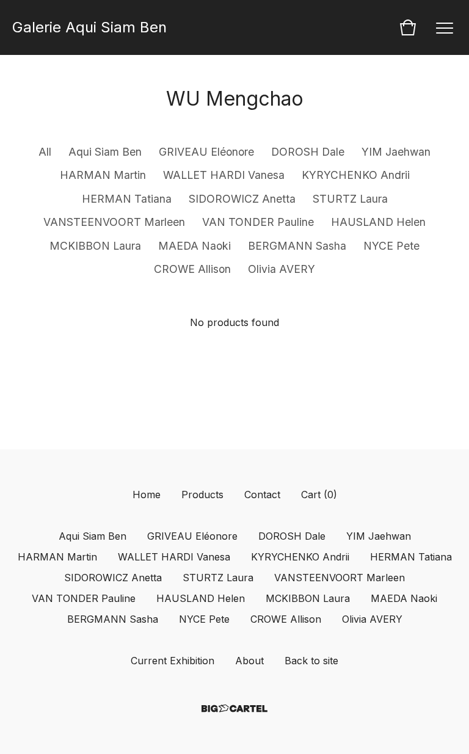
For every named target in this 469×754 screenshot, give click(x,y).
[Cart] (408, 27)
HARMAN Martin (103, 175)
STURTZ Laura (350, 198)
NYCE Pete (391, 245)
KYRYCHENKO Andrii (356, 175)
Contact (262, 494)
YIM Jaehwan (396, 151)
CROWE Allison (192, 269)
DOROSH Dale (307, 151)
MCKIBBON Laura (95, 245)
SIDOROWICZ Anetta (242, 198)
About (249, 660)
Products (202, 494)
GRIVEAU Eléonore (206, 151)
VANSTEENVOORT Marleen (114, 222)
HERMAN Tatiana (127, 198)
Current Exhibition (172, 660)
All (44, 151)
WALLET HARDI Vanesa (224, 175)
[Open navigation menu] (444, 27)
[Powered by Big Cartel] (234, 708)
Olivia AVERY (281, 269)
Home (147, 494)
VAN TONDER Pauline (258, 222)
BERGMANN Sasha (297, 245)
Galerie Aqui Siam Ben (89, 27)
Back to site (311, 660)
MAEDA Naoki (194, 245)
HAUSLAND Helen (378, 222)
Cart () (319, 494)
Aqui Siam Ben (105, 151)
